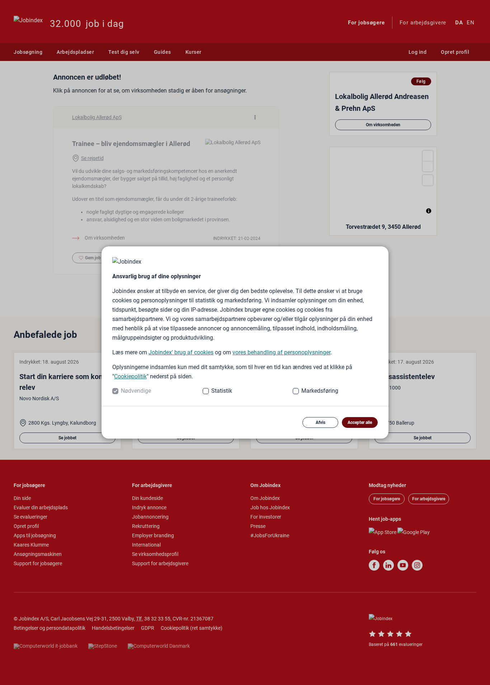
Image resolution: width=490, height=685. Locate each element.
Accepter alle (360, 422)
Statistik (221, 390)
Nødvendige (136, 390)
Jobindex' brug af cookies (181, 352)
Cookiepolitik (130, 376)
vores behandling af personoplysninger (281, 352)
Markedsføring (319, 390)
